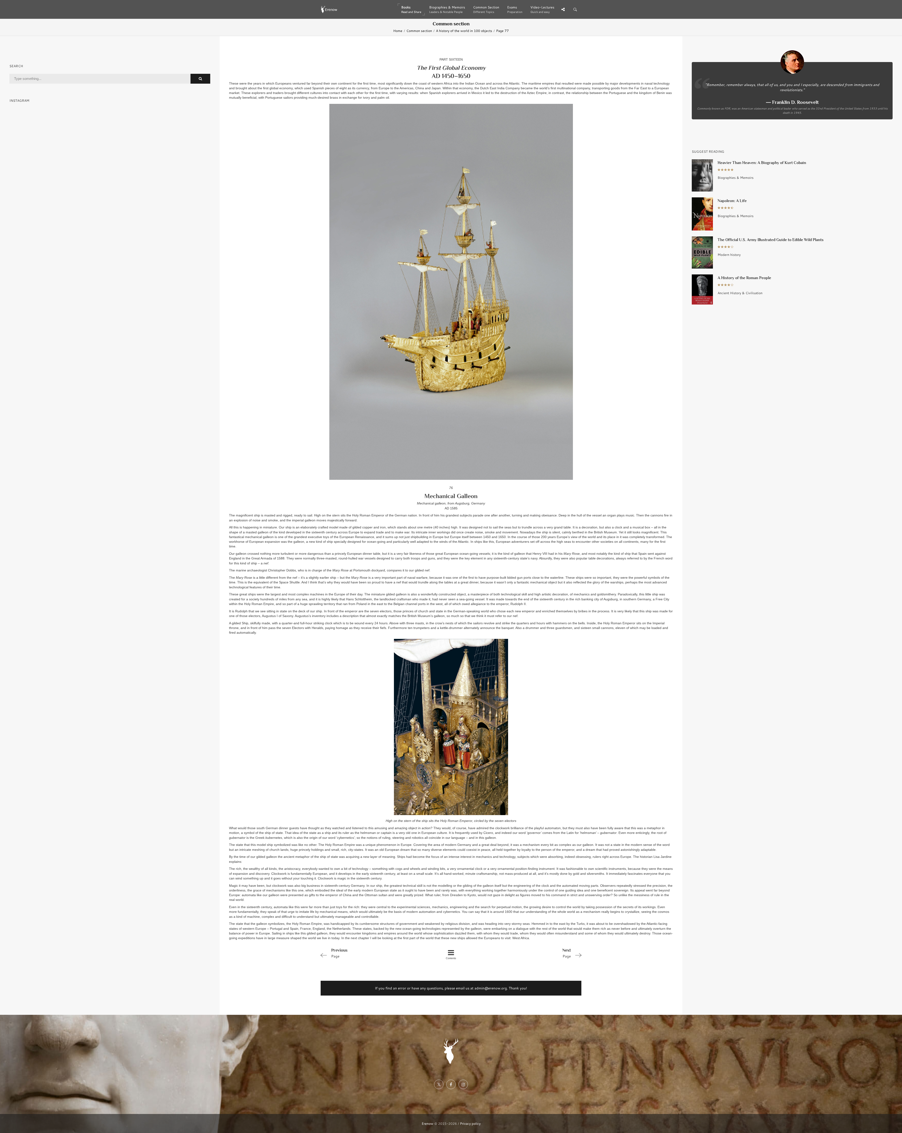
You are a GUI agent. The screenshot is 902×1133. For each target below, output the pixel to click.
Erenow (427, 1123)
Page (339, 953)
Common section (419, 31)
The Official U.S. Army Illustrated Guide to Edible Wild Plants (771, 240)
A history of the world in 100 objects (464, 31)
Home (397, 31)
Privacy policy (470, 1123)
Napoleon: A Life (732, 201)
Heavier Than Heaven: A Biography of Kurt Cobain (762, 162)
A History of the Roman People (744, 278)
